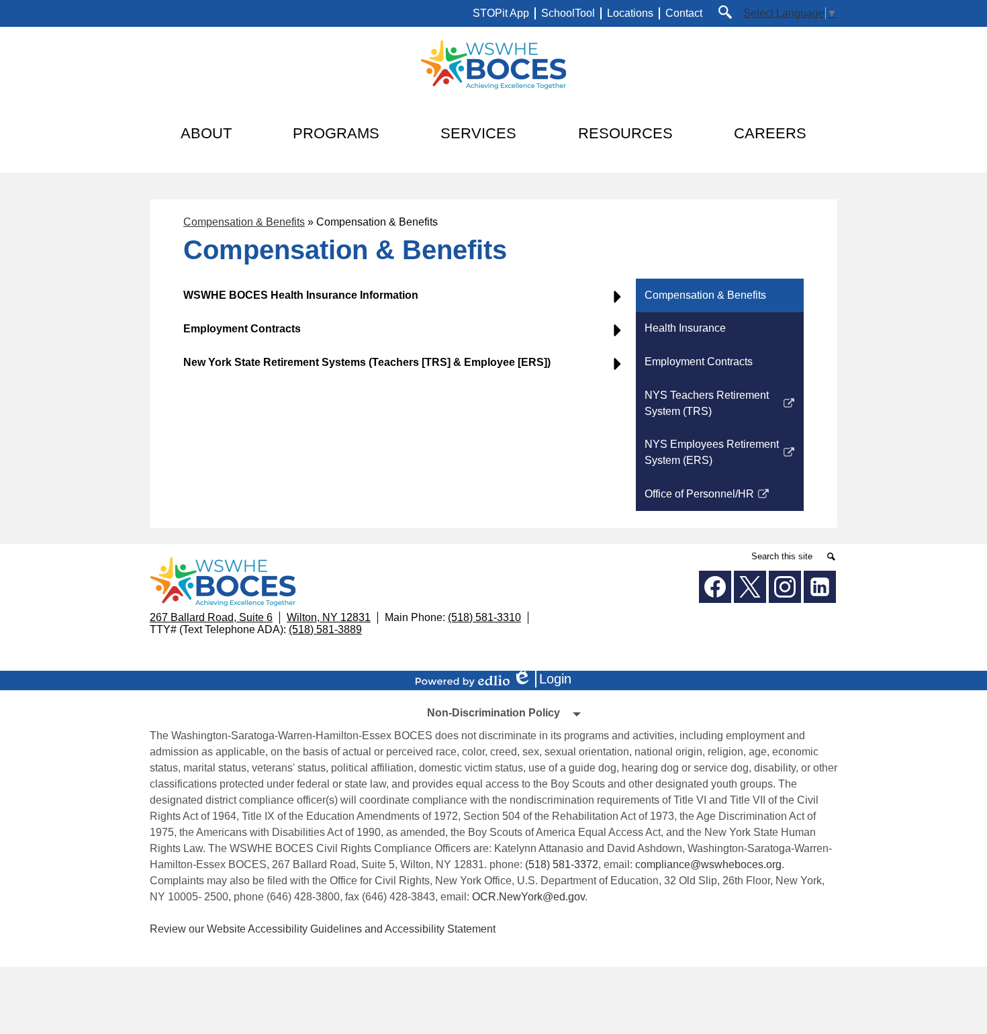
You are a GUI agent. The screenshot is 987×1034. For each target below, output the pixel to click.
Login (546, 679)
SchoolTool (568, 13)
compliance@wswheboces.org (708, 864)
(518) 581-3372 (561, 864)
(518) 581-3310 (484, 617)
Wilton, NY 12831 (329, 617)
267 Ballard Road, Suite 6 (211, 617)
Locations (630, 13)
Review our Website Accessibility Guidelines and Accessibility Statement (323, 929)
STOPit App (501, 13)
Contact (683, 13)
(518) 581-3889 (325, 629)
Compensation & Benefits (244, 222)
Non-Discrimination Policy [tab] (493, 712)
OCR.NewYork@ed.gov (528, 896)
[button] (206, 133)
